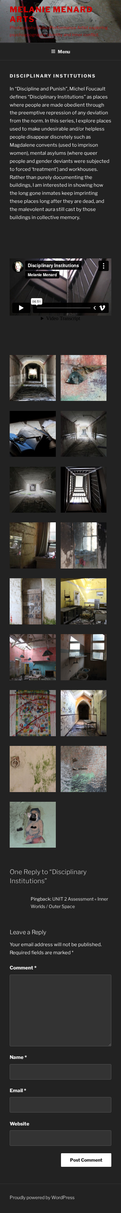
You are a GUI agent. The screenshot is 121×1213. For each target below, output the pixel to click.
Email (18, 1090)
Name (18, 1057)
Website (19, 1124)
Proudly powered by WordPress (42, 1197)
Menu (64, 51)
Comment (23, 968)
